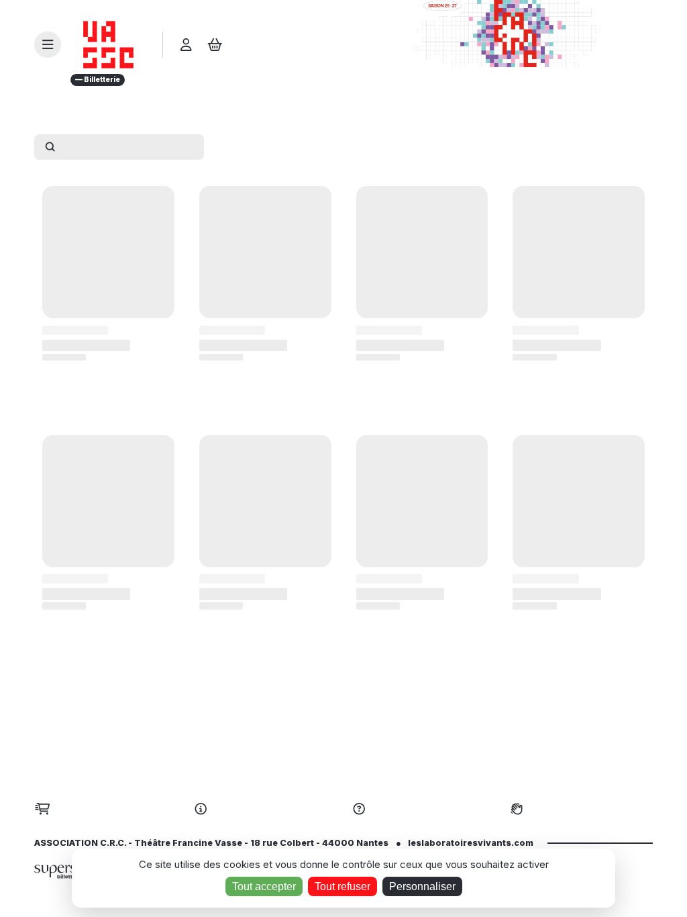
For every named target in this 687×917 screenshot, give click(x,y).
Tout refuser (342, 886)
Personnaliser (422, 886)
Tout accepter (264, 886)
